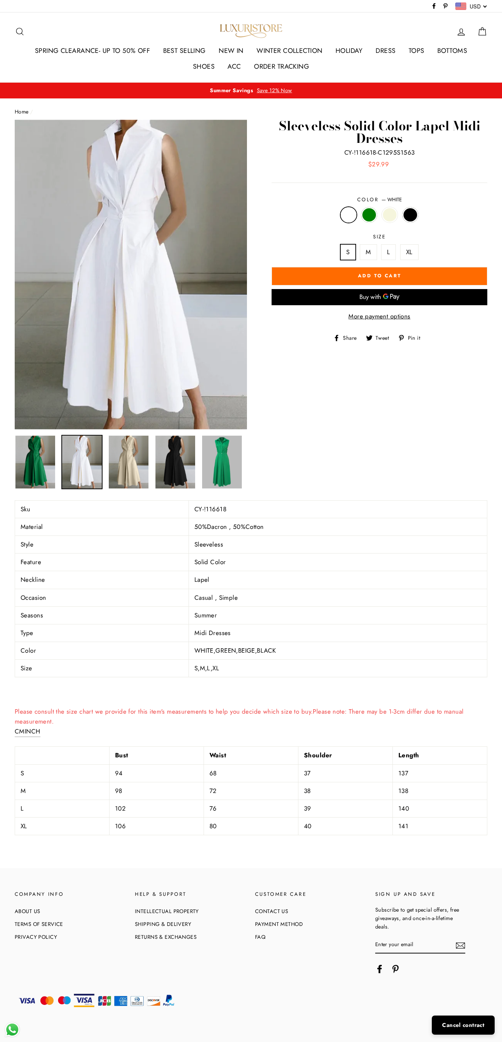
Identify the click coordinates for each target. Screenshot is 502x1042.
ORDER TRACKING (281, 66)
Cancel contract (463, 1025)
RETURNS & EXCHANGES (166, 937)
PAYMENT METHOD (279, 924)
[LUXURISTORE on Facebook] (379, 969)
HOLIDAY (349, 50)
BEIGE (390, 214)
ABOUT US (27, 911)
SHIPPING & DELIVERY (163, 924)
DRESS (385, 50)
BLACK (410, 214)
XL (409, 252)
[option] (251, 90)
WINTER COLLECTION (289, 50)
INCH (32, 731)
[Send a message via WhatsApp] (12, 1029)
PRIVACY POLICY (36, 937)
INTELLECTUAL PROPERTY (167, 911)
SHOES (204, 66)
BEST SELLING (184, 50)
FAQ (260, 937)
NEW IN (231, 50)
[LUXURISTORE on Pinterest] (395, 969)
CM (20, 731)
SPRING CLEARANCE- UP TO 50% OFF (92, 50)
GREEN (369, 214)
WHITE (348, 214)
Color (379, 199)
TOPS (416, 50)
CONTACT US (271, 911)
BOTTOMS (452, 50)
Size (379, 236)
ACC (234, 66)
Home (22, 111)
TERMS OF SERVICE (39, 924)
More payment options (379, 316)
